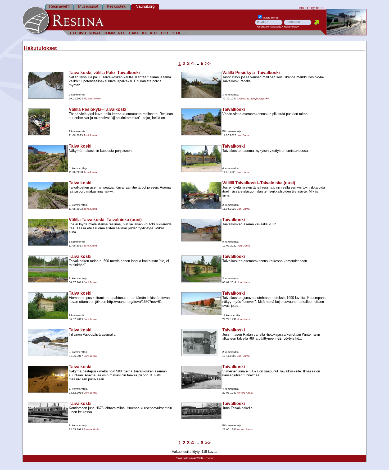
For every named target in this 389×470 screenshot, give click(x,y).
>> (208, 63)
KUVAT (95, 33)
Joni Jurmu (90, 135)
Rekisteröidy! (292, 26)
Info (301, 8)
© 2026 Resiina (203, 458)
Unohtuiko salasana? (270, 26)
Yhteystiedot (315, 8)
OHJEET (178, 33)
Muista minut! (271, 17)
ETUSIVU (78, 33)
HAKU (134, 33)
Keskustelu (116, 6)
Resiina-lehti (59, 6)
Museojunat (88, 6)
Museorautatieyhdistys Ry (253, 98)
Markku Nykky (92, 98)
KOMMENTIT (114, 33)
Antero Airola (245, 392)
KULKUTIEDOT (155, 33)
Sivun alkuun (184, 458)
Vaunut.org (145, 6)
